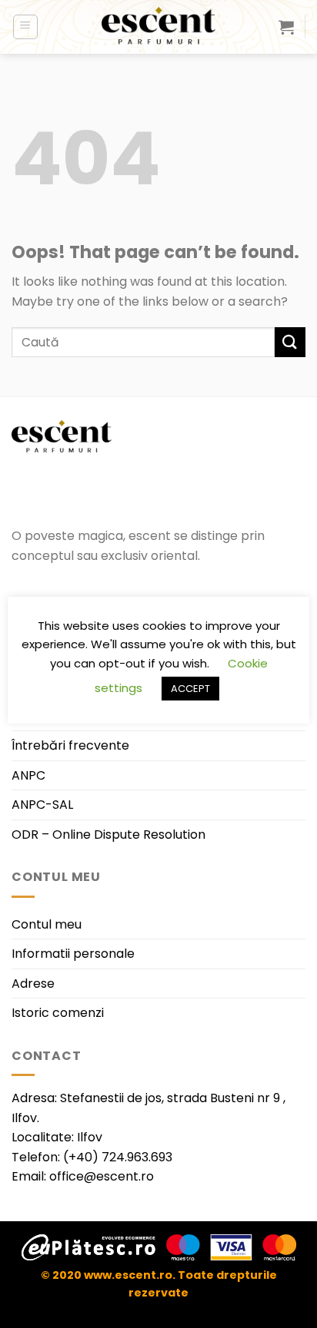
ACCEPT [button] (190, 688)
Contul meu (47, 924)
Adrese (33, 983)
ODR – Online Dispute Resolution (108, 834)
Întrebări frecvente (70, 745)
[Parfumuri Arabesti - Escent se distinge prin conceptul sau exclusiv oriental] (158, 27)
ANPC (28, 775)
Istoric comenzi (58, 1013)
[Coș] (286, 27)
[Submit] (290, 342)
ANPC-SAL (42, 804)
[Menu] (25, 27)
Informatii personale (73, 953)
